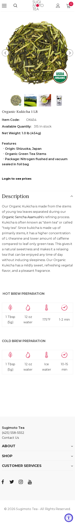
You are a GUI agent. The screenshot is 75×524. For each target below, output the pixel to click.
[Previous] (5, 52)
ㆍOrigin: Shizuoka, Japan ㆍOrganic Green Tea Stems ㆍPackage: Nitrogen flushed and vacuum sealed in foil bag (35, 148)
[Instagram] (20, 481)
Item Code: (11, 120)
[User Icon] (58, 6)
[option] (37, 52)
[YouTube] (29, 481)
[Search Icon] (19, 6)
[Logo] (38, 5)
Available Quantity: (17, 126)
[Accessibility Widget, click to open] (68, 517)
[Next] (69, 52)
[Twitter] (11, 481)
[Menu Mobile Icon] (4, 5)
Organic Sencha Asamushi (22, 217)
